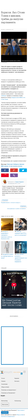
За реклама (4, 384)
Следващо (23, 206)
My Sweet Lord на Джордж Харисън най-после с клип (12, 302)
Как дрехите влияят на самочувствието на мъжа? (7, 256)
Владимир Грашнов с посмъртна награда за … (11, 202)
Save (5, 174)
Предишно (4, 200)
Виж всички (5, 404)
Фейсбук (4, 95)
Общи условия (20, 414)
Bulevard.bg (4, 400)
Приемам (5, 412)
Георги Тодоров (19, 181)
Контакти (17, 381)
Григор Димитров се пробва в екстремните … (17, 208)
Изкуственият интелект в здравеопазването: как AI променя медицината (21, 257)
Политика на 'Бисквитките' (8, 393)
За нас (3, 378)
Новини (3, 381)
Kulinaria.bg (18, 400)
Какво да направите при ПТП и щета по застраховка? (20, 233)
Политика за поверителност (8, 416)
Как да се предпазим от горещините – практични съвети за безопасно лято (6, 235)
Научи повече (20, 410)
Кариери (17, 378)
